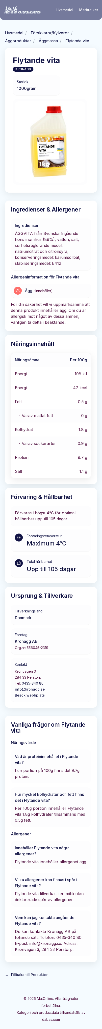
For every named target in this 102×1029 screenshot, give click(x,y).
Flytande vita (77, 40)
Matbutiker (88, 10)
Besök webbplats (30, 695)
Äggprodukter (18, 40)
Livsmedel (64, 10)
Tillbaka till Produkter (26, 975)
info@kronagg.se (30, 689)
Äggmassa (48, 40)
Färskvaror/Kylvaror (50, 32)
